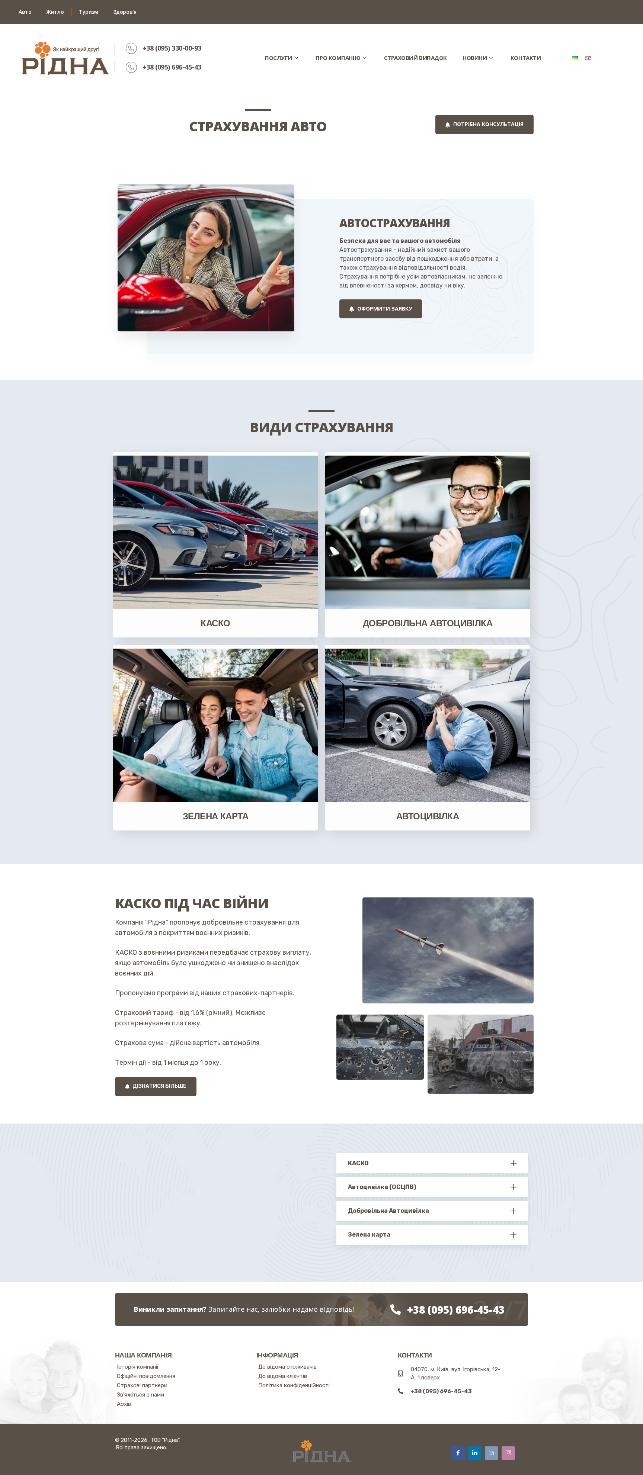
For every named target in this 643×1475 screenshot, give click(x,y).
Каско (215, 623)
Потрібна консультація (488, 124)
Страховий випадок (415, 57)
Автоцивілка (427, 816)
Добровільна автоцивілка (428, 623)
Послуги (278, 57)
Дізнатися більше (158, 1086)
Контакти (526, 57)
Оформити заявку (384, 308)
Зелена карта (216, 816)
